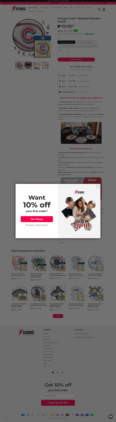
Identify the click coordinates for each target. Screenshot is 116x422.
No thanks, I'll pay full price (37, 225)
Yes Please (37, 219)
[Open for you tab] (111, 417)
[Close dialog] (97, 186)
